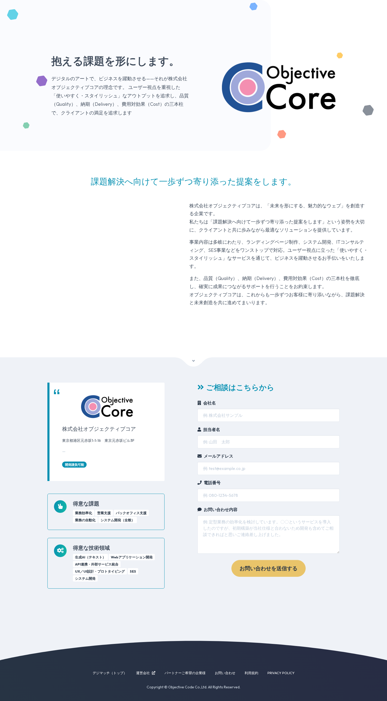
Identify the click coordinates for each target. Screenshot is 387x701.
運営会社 (143, 673)
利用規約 (251, 673)
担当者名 (211, 429)
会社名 (209, 402)
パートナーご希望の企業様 (185, 673)
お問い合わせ (225, 673)
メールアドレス (218, 456)
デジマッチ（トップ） (110, 673)
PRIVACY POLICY (281, 673)
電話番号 (212, 482)
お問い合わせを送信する (268, 568)
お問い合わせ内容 (220, 509)
